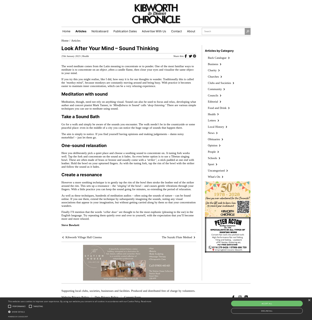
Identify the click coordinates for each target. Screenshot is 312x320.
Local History (216, 126)
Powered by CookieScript (18, 317)
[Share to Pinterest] (194, 56)
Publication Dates (125, 31)
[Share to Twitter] (191, 56)
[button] (79, 311)
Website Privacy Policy (75, 297)
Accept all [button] (267, 303)
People (212, 151)
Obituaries (214, 139)
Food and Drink (217, 108)
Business (213, 64)
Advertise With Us (154, 31)
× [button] (309, 300)
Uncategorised (217, 170)
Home (66, 31)
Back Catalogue (217, 57)
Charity (212, 70)
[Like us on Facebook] (234, 297)
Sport (211, 164)
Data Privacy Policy (106, 297)
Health (85, 56)
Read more (146, 301)
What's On (214, 176)
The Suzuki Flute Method (177, 237)
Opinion (213, 145)
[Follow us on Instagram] (240, 297)
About (191, 31)
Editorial (213, 101)
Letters (212, 120)
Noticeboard (99, 31)
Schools (213, 158)
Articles (80, 31)
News (211, 133)
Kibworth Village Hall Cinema (83, 237)
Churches (214, 76)
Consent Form (132, 297)
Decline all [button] (267, 311)
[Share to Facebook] (187, 56)
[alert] (156, 308)
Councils (213, 95)
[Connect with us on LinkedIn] (246, 297)
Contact (176, 31)
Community (215, 89)
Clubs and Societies (220, 83)
